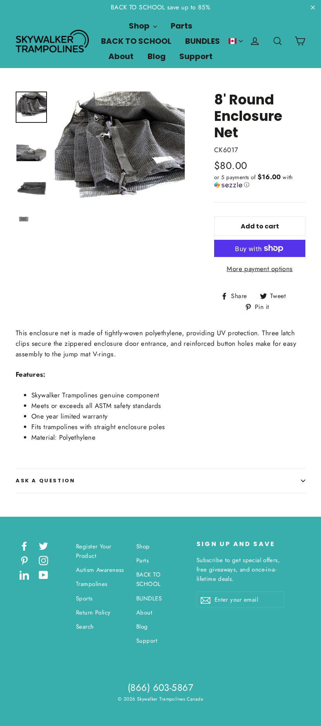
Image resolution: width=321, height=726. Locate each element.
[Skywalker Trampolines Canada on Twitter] (43, 545)
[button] (259, 181)
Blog (157, 56)
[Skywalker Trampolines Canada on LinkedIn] (24, 574)
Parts (181, 25)
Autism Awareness (100, 570)
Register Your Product (94, 551)
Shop (140, 25)
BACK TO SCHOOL (136, 41)
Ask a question (45, 480)
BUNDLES (202, 41)
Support (196, 56)
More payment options (260, 268)
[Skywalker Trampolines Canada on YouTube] (43, 574)
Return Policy (93, 612)
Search (85, 626)
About (120, 56)
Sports (84, 598)
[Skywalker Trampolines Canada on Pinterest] (24, 560)
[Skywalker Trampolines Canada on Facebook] (24, 545)
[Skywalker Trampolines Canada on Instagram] (43, 560)
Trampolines (92, 584)
